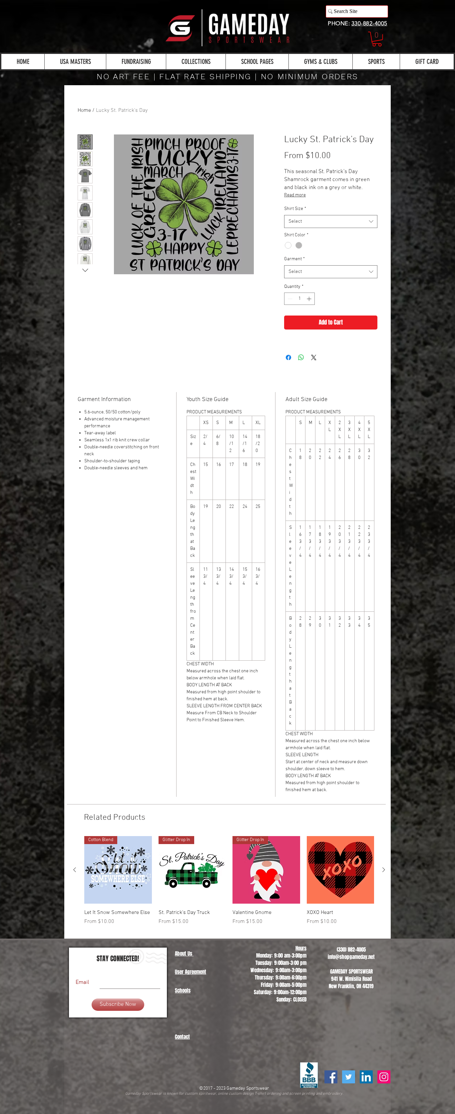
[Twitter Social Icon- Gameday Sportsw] (348, 1076)
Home (84, 110)
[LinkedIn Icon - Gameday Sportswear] (366, 1076)
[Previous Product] (75, 870)
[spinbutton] (299, 299)
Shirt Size (295, 209)
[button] (377, 39)
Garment (294, 259)
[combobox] (330, 221)
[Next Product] (384, 870)
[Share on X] (314, 357)
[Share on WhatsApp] (301, 357)
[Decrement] (289, 299)
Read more (295, 195)
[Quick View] (340, 870)
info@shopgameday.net (351, 957)
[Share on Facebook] (288, 357)
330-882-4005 (369, 23)
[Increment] (309, 299)
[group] (229, 884)
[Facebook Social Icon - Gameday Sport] (330, 1076)
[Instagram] (383, 1076)
